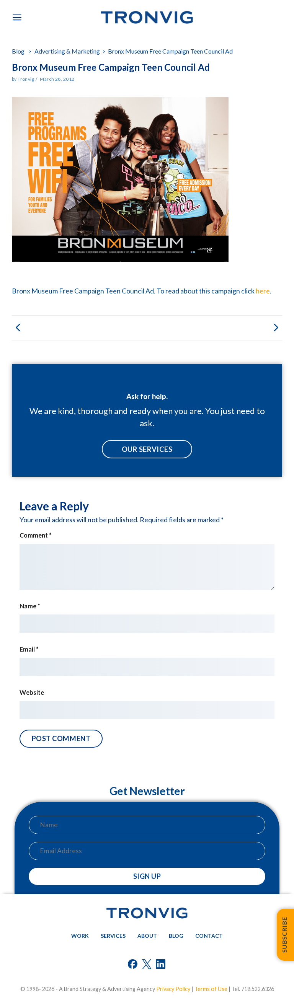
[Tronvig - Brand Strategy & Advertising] (147, 17)
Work (80, 935)
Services (113, 935)
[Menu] (17, 17)
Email (29, 649)
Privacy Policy (173, 989)
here (263, 291)
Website (32, 692)
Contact (209, 935)
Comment (36, 535)
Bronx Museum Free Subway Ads (214, 328)
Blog (19, 51)
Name (30, 606)
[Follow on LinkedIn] (161, 965)
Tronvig (26, 79)
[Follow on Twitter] (147, 965)
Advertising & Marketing (67, 51)
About (147, 935)
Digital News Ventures (79, 328)
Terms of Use (210, 989)
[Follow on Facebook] (133, 965)
